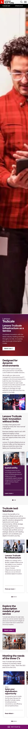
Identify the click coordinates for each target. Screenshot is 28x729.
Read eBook (9, 713)
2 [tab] (14, 500)
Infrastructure (19, 6)
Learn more (8, 493)
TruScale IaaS (6, 6)
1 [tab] (12, 500)
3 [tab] (15, 500)
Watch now (8, 348)
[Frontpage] (7, 2)
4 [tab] (16, 597)
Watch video (8, 630)
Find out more (9, 589)
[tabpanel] (14, 474)
